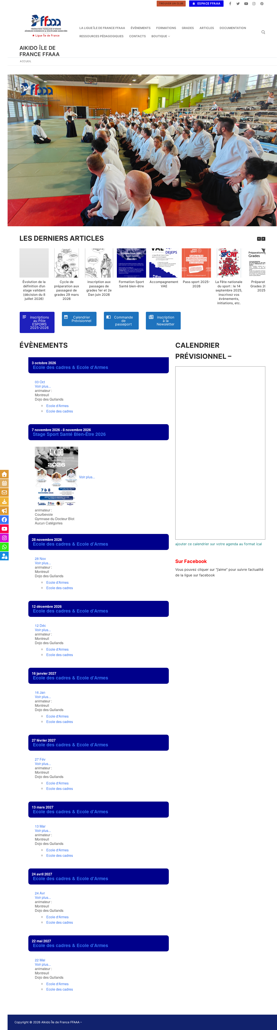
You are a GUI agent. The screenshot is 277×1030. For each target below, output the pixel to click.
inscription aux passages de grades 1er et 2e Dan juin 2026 (99, 288)
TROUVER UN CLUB (171, 3)
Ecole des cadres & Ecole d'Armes (70, 367)
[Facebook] (230, 3)
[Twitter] (238, 3)
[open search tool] (263, 32)
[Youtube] (246, 3)
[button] (263, 239)
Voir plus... (43, 384)
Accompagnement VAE (164, 284)
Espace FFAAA (208, 3)
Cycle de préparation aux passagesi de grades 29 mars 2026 (66, 290)
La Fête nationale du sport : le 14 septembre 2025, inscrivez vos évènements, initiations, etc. (228, 292)
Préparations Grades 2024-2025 (261, 286)
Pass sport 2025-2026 (196, 284)
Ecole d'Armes (57, 405)
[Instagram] (254, 3)
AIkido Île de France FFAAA (39, 51)
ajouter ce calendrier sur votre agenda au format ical (218, 544)
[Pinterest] (262, 3)
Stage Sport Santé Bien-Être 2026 (69, 434)
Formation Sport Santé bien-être (131, 284)
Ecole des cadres (59, 411)
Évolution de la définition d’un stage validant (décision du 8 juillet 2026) (34, 290)
